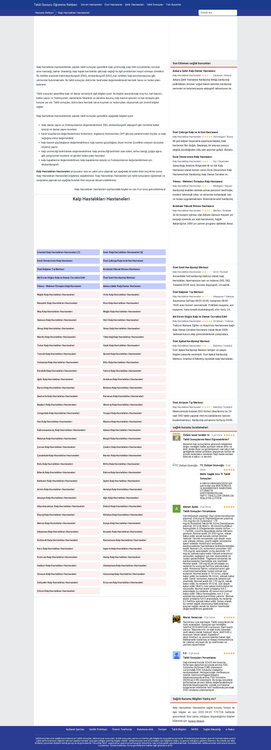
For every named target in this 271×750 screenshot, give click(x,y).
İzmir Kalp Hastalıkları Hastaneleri (123, 252)
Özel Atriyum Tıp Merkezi (188, 402)
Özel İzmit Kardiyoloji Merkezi (119, 277)
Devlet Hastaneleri (91, 4)
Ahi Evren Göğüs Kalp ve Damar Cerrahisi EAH (61, 277)
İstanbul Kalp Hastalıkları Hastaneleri (58, 252)
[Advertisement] (101, 38)
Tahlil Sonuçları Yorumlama (199, 511)
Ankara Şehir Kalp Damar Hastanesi (122, 286)
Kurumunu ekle (145, 729)
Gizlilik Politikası (98, 729)
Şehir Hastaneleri (134, 4)
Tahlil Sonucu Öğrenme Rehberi (55, 5)
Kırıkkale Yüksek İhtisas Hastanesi (121, 269)
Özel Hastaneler (113, 4)
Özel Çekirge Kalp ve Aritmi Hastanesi (123, 261)
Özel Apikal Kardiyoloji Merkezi (191, 341)
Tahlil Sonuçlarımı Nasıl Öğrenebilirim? (206, 439)
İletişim (162, 729)
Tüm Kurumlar (173, 4)
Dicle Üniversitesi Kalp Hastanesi (54, 261)
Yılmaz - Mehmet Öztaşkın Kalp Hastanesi (59, 286)
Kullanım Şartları (75, 729)
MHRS (194, 729)
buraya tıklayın (196, 721)
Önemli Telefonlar (122, 729)
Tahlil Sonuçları (154, 4)
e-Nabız (230, 729)
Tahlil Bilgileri (179, 729)
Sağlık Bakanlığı (212, 729)
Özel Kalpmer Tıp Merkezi (50, 269)
